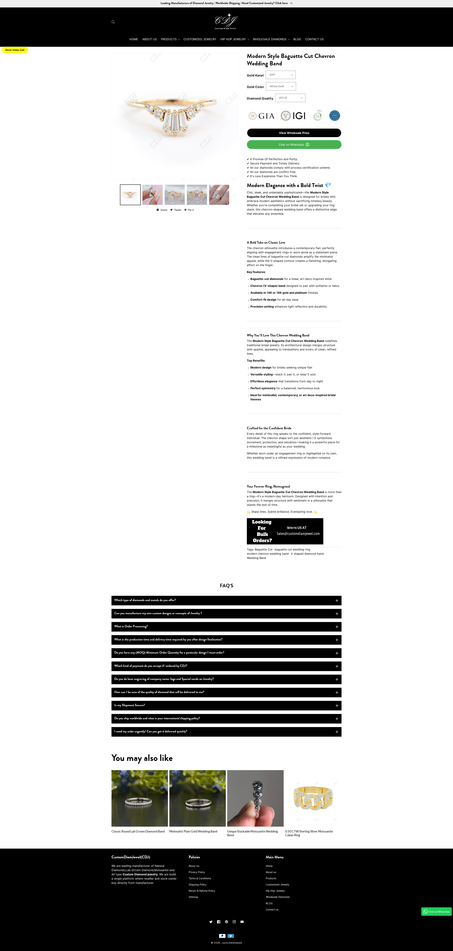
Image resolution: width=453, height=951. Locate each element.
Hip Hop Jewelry (275, 890)
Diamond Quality (260, 98)
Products (271, 878)
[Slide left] (115, 195)
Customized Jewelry (277, 884)
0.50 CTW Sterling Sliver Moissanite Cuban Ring (309, 833)
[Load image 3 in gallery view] (175, 195)
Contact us (272, 909)
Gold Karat (255, 75)
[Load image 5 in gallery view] (219, 195)
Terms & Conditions (200, 878)
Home (269, 865)
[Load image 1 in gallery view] (130, 195)
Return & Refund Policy (202, 890)
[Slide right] (234, 195)
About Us (194, 865)
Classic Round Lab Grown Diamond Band (138, 831)
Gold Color (255, 87)
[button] (114, 22)
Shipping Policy (198, 884)
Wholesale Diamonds (278, 896)
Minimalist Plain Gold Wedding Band (193, 831)
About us (271, 872)
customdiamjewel (232, 942)
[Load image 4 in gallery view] (197, 195)
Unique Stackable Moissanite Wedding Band (252, 833)
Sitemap (193, 896)
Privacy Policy (197, 872)
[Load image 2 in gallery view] (152, 195)
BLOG (269, 903)
